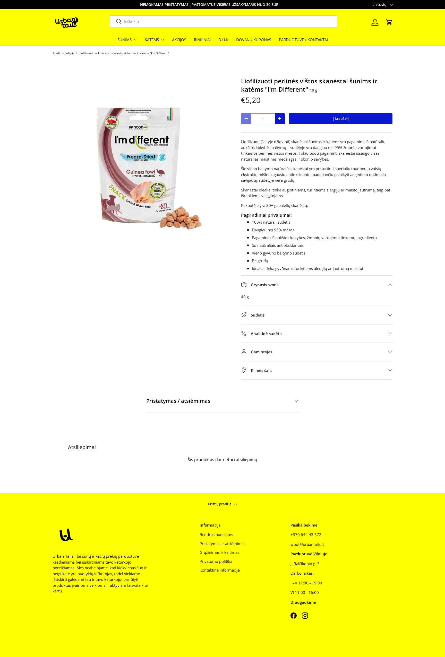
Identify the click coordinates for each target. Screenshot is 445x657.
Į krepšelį (341, 118)
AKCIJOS (179, 39)
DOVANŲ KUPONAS (253, 39)
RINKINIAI (202, 39)
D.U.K (223, 39)
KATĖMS (152, 39)
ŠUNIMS (124, 39)
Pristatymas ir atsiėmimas (222, 543)
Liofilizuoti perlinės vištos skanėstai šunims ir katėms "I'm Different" (124, 53)
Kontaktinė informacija (220, 570)
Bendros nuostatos (216, 534)
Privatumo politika (216, 561)
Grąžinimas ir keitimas (219, 552)
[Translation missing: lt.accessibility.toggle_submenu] (135, 40)
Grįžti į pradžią (220, 504)
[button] (389, 22)
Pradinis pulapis (63, 53)
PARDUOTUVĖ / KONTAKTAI (303, 39)
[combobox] (223, 21)
